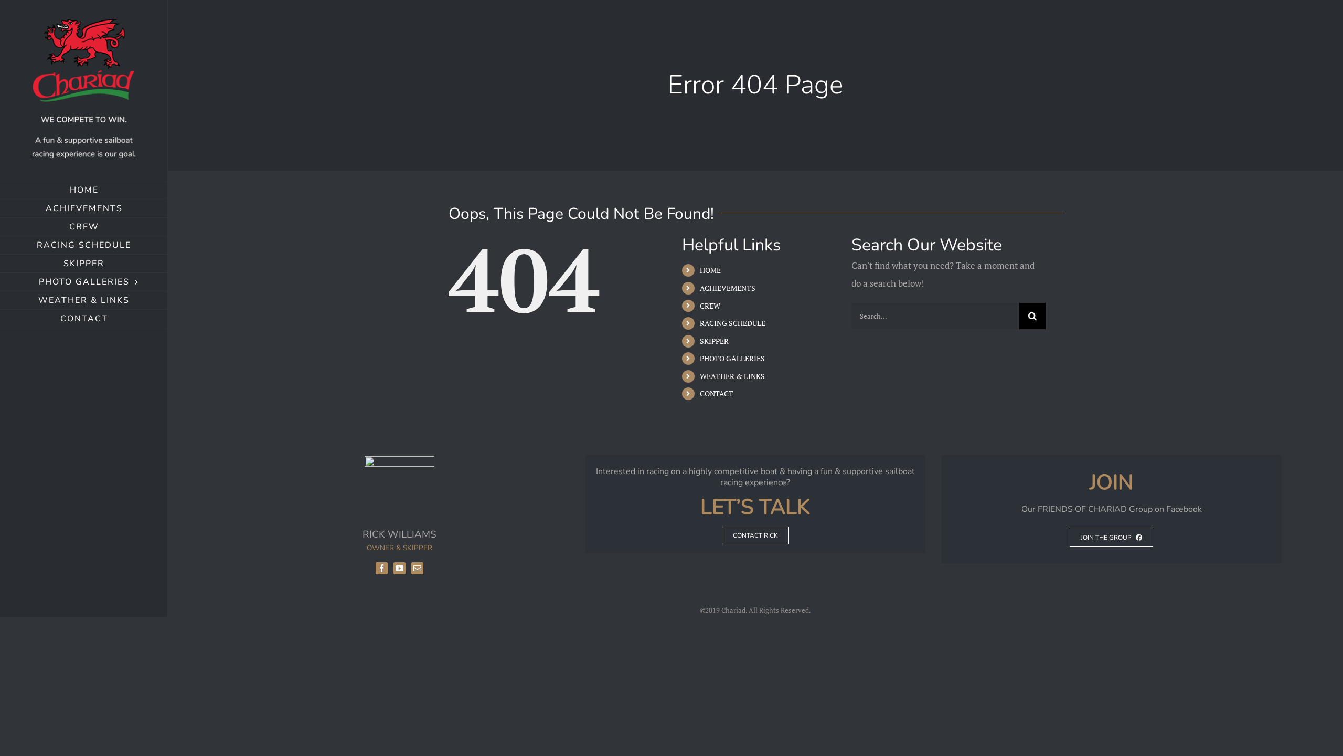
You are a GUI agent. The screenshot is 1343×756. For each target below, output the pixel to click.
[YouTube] (399, 568)
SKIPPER (714, 341)
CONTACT (716, 393)
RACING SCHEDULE (732, 323)
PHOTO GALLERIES (732, 358)
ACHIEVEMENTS (727, 288)
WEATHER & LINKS (732, 376)
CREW (710, 306)
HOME (710, 270)
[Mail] (417, 568)
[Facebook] (382, 568)
